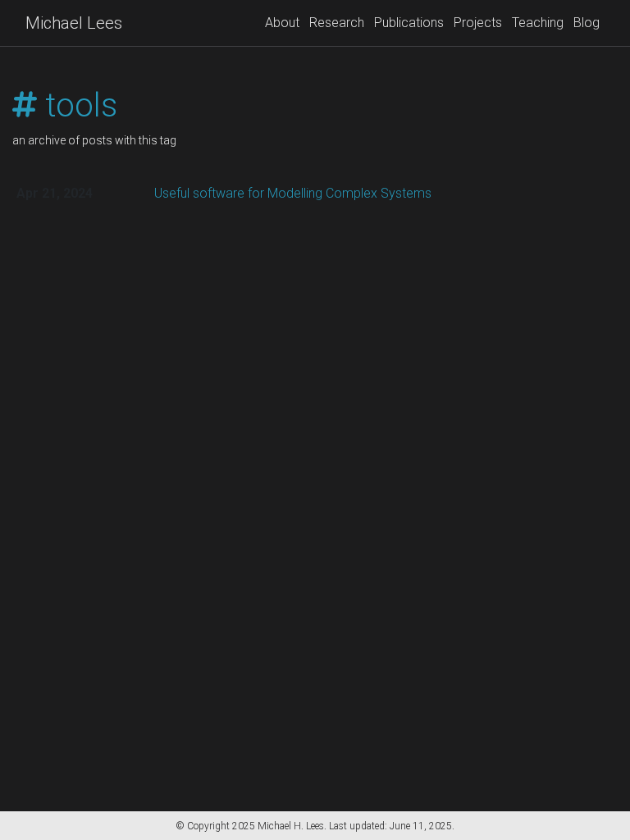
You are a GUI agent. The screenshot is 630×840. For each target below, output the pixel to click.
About (282, 22)
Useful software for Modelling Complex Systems (292, 193)
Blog (586, 22)
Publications (409, 22)
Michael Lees (73, 23)
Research (336, 22)
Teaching (538, 22)
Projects (478, 22)
